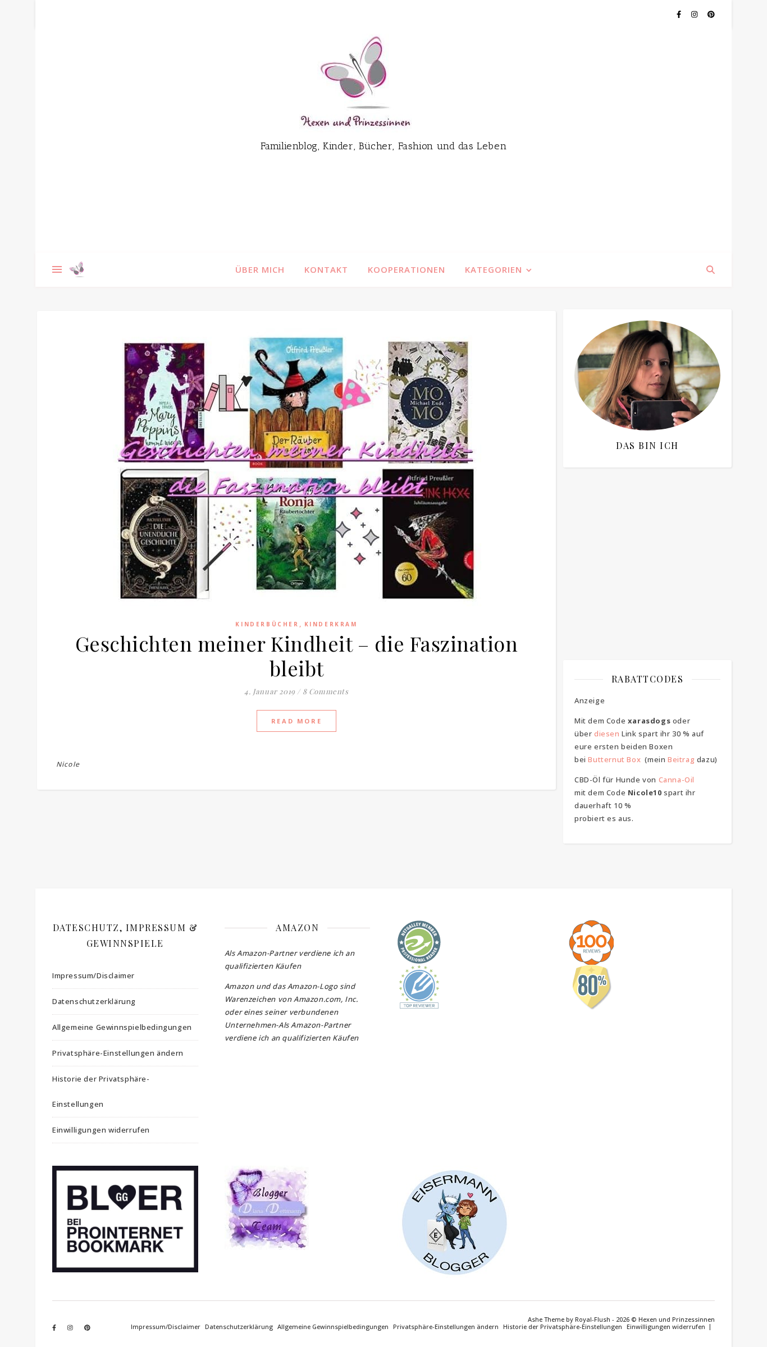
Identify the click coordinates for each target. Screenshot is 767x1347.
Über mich (260, 269)
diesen (607, 734)
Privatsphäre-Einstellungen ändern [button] (118, 1053)
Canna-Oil (677, 780)
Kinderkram (331, 624)
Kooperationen (406, 269)
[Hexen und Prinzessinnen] (383, 140)
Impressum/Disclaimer (93, 975)
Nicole (68, 764)
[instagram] (695, 14)
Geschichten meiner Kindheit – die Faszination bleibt (296, 655)
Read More (296, 721)
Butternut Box (614, 759)
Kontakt (326, 269)
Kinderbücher (267, 624)
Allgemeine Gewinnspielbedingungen (122, 1027)
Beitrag (681, 759)
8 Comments (326, 691)
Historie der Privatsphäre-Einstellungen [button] (101, 1091)
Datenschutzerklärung (94, 1001)
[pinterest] (711, 14)
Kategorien (493, 269)
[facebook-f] (680, 14)
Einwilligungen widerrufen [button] (101, 1130)
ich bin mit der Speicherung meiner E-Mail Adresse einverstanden (641, 542)
